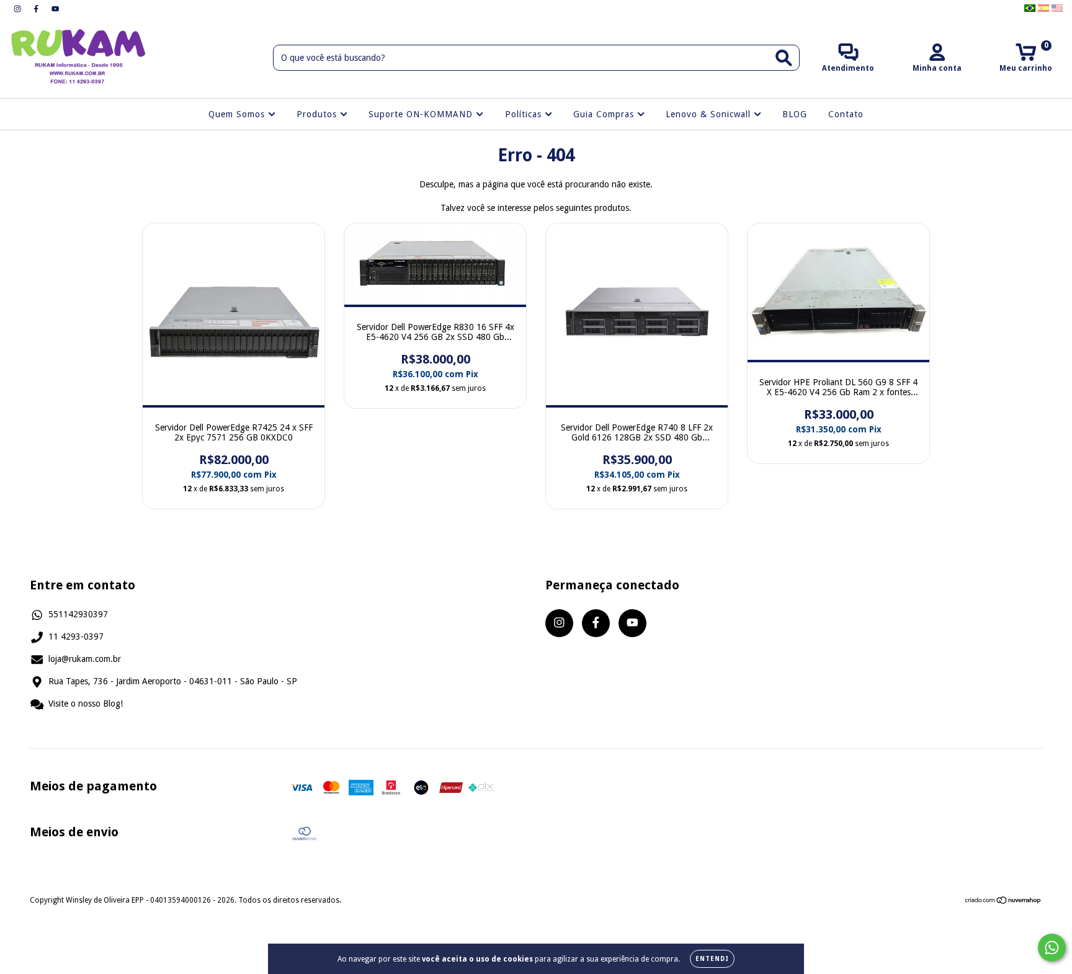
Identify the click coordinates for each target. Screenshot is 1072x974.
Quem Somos (238, 114)
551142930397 (78, 614)
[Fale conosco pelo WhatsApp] (1052, 948)
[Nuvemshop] (1003, 902)
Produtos (318, 114)
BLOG (794, 114)
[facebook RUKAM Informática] (37, 9)
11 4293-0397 (76, 636)
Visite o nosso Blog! (85, 703)
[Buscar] (783, 58)
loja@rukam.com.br (84, 659)
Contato (846, 114)
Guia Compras (605, 114)
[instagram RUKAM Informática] (18, 9)
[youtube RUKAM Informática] (55, 9)
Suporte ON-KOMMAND (422, 114)
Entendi (712, 958)
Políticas (525, 114)
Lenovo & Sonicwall (710, 114)
